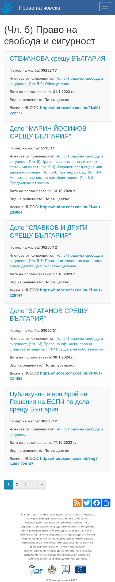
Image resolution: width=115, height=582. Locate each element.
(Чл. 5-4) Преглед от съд (64, 172)
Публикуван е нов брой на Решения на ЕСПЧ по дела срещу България (49, 401)
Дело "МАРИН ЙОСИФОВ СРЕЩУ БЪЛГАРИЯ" (48, 131)
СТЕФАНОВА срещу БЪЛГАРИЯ (57, 58)
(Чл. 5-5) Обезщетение (49, 83)
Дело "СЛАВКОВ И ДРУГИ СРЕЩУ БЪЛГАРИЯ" (48, 231)
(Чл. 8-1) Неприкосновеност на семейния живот (56, 174)
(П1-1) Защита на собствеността (74, 349)
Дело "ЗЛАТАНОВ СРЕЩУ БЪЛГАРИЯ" (49, 314)
